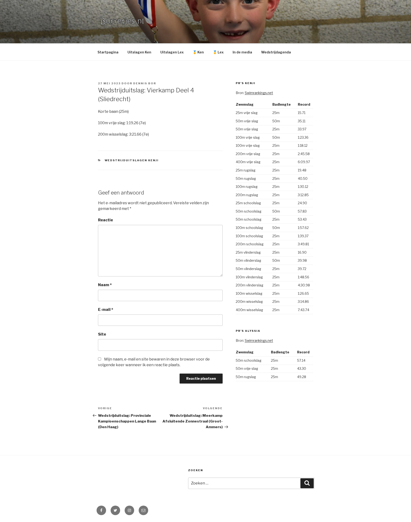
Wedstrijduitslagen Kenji (132, 160)
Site (102, 334)
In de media (242, 52)
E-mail (105, 309)
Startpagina (108, 52)
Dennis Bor (144, 83)
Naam (105, 285)
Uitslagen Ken (139, 52)
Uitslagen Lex (172, 52)
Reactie (105, 220)
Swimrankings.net (259, 93)
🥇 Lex (218, 52)
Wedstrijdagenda (276, 52)
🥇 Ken (198, 52)
